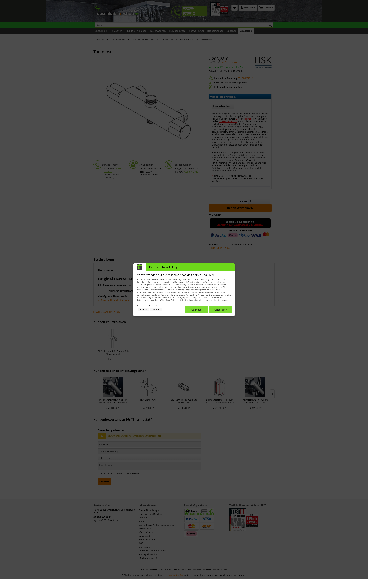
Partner (156, 309)
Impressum (160, 306)
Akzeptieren (220, 309)
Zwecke (143, 309)
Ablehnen (196, 309)
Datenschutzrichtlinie (146, 306)
